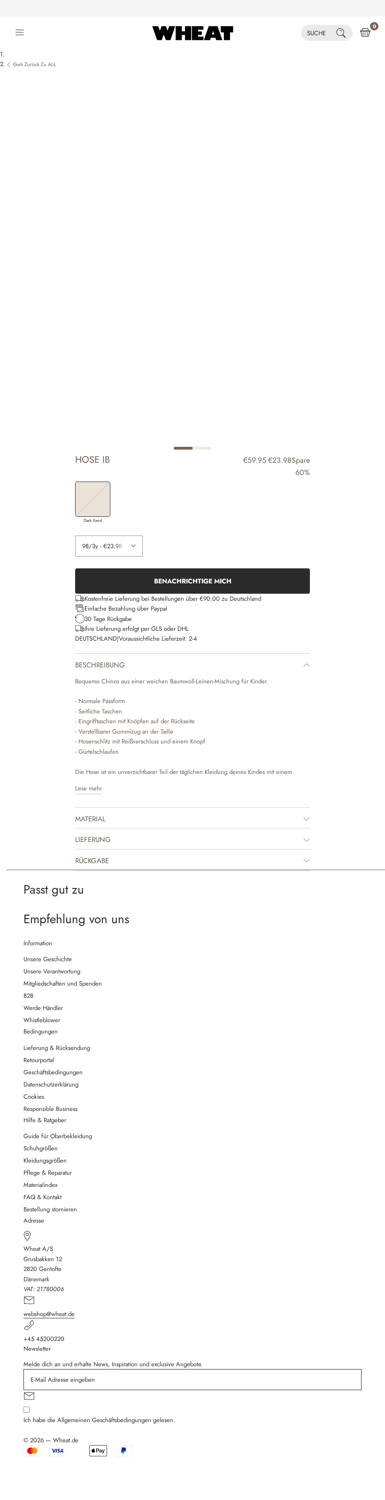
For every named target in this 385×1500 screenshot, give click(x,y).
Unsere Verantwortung (51, 971)
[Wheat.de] (193, 32)
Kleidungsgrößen (45, 1160)
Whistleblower (41, 1020)
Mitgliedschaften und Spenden (62, 983)
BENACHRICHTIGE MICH (192, 581)
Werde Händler (43, 1007)
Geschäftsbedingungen (53, 1072)
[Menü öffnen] (19, 33)
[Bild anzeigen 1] (183, 448)
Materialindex (40, 1184)
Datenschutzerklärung (50, 1084)
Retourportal (38, 1060)
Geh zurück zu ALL (34, 64)
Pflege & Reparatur (47, 1172)
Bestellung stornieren (50, 1209)
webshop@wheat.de (49, 1313)
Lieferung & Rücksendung (56, 1047)
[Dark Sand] (92, 499)
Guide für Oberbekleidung (57, 1136)
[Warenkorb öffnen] (365, 33)
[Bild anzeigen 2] (201, 448)
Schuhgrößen (40, 1148)
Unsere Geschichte (47, 959)
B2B (28, 995)
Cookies (33, 1096)
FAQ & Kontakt (42, 1197)
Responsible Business (50, 1108)
